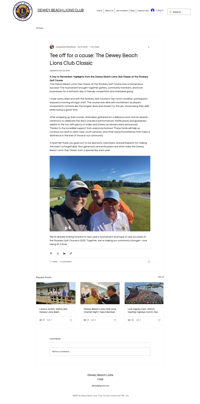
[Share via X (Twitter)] (57, 253)
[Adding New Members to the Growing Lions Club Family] (100, 293)
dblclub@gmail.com (100, 386)
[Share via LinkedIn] (64, 253)
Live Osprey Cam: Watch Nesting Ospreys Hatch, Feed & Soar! (143, 310)
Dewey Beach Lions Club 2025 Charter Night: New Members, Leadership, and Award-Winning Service (100, 310)
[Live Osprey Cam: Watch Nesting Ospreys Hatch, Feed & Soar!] (144, 293)
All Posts (39, 28)
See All (161, 277)
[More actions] (148, 47)
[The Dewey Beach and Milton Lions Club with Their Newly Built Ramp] (56, 293)
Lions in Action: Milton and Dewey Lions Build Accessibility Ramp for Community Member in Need (54, 310)
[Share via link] (71, 253)
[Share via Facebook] (51, 253)
